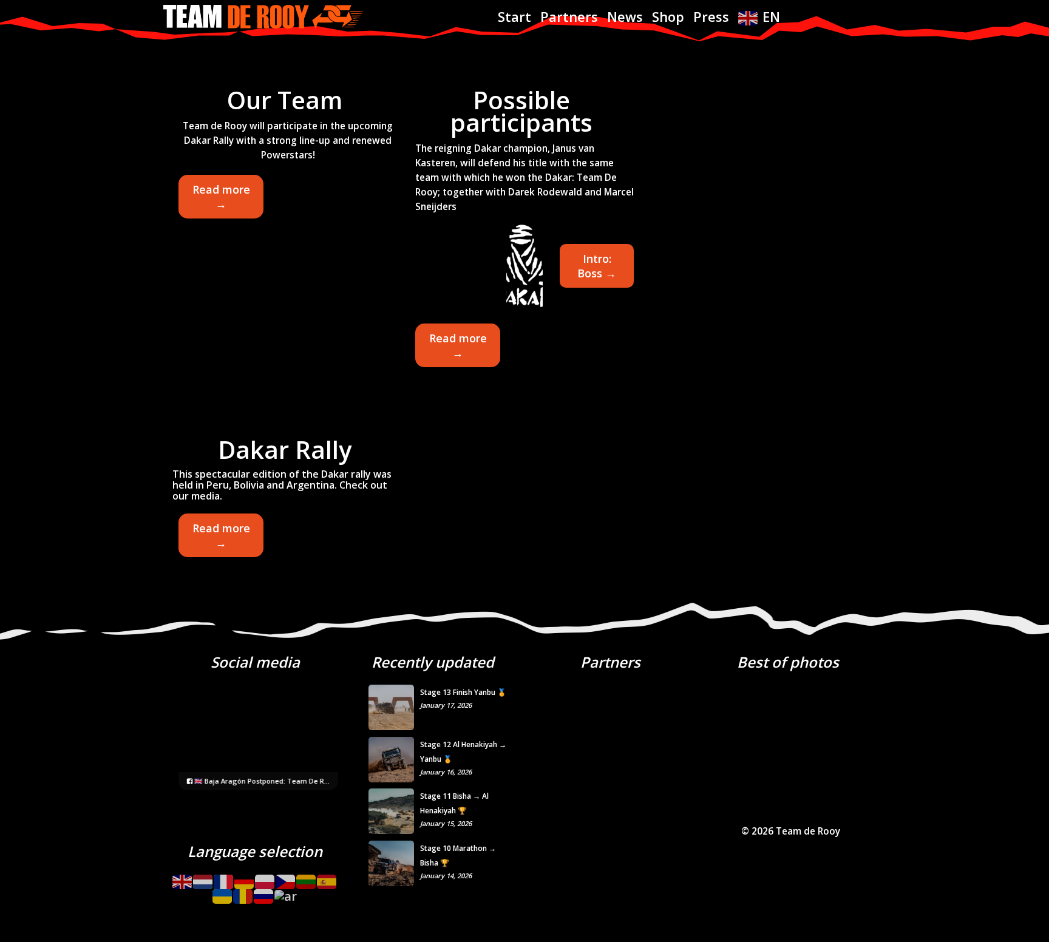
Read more (221, 200)
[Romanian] (243, 892)
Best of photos (788, 662)
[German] (244, 877)
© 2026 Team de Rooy (790, 831)
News (625, 16)
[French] (224, 877)
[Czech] (286, 877)
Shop (668, 16)
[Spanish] (327, 877)
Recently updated (433, 662)
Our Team (284, 100)
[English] (182, 877)
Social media (255, 662)
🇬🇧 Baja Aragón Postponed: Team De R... (261, 780)
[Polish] (265, 877)
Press (711, 16)
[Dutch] (203, 877)
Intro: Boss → (596, 265)
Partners (569, 16)
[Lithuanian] (306, 877)
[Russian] (264, 892)
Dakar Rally (284, 449)
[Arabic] (286, 892)
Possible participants (521, 111)
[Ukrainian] (222, 892)
